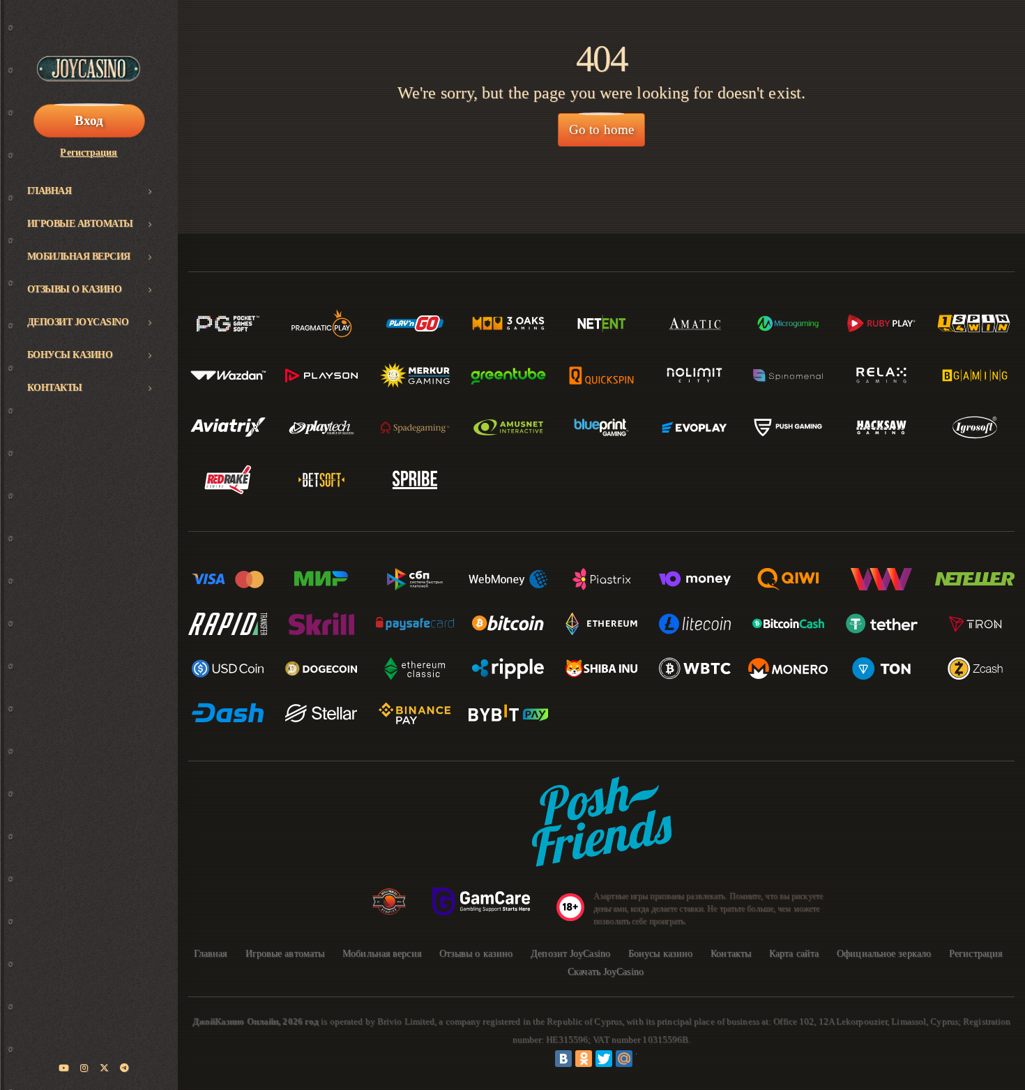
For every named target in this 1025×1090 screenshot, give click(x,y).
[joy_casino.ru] (84, 1068)
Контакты (54, 387)
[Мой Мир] (624, 1058)
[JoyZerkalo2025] (125, 1068)
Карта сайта (794, 953)
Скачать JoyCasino (606, 971)
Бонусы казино (70, 355)
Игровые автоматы (80, 223)
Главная (49, 191)
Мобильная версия (78, 256)
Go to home (601, 129)
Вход (89, 120)
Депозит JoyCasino (78, 322)
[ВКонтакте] (563, 1058)
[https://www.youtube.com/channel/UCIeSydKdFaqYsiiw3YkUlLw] (64, 1068)
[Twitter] (603, 1058)
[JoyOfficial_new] (104, 1068)
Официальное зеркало (884, 953)
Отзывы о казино (74, 289)
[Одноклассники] (583, 1058)
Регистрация (88, 152)
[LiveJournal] (644, 1058)
